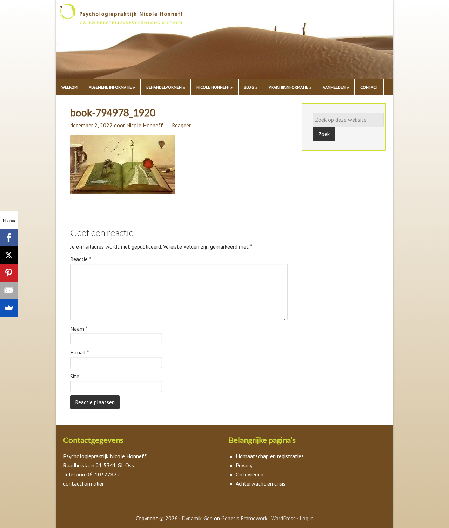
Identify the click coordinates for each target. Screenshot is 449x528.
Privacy (244, 465)
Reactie (80, 259)
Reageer (181, 125)
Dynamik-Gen (197, 518)
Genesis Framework (244, 518)
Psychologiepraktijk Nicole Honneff (130, 41)
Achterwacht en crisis (261, 483)
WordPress (283, 518)
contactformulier (83, 483)
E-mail (79, 352)
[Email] (9, 290)
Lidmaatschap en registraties (270, 456)
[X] (9, 255)
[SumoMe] (9, 308)
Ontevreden (249, 474)
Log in (307, 518)
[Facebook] (9, 237)
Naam (79, 328)
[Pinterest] (9, 273)
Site (74, 376)
